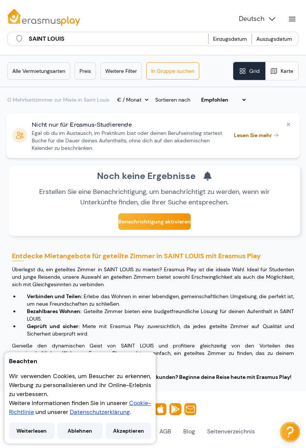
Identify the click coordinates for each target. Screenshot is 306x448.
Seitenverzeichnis (231, 431)
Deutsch (252, 19)
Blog (189, 431)
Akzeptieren (128, 430)
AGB (165, 431)
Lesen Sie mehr (253, 135)
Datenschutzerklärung (100, 412)
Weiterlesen (31, 430)
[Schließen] (288, 124)
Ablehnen (80, 430)
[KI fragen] (290, 432)
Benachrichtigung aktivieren (154, 221)
